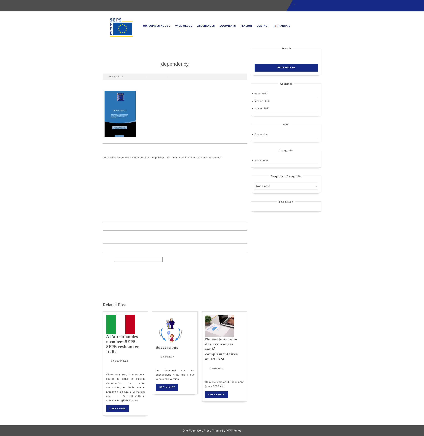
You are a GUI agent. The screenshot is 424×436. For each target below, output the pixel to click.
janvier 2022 (262, 108)
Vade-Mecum (184, 26)
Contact (263, 26)
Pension (246, 26)
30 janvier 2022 (119, 361)
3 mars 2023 (216, 368)
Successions (167, 347)
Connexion (261, 134)
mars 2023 (261, 93)
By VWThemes (231, 430)
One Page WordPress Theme (202, 430)
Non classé (261, 160)
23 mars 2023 (115, 77)
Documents (227, 26)
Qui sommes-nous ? (157, 26)
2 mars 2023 (167, 357)
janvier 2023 (262, 101)
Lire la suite (119, 409)
